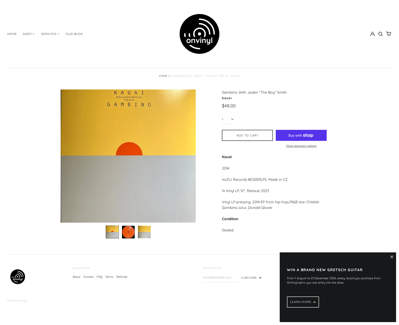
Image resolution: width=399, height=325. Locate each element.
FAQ (99, 277)
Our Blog (74, 34)
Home (12, 34)
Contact (88, 277)
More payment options (301, 146)
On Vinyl (22, 300)
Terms (109, 277)
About (76, 277)
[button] (380, 34)
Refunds (121, 277)
